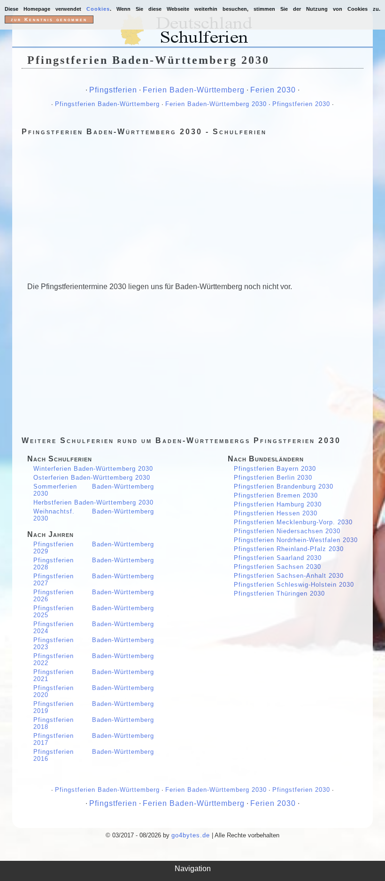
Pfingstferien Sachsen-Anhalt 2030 (289, 575)
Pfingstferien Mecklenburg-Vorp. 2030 (293, 522)
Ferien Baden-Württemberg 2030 (216, 103)
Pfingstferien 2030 (301, 103)
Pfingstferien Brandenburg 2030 (283, 486)
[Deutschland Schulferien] (192, 31)
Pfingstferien (113, 90)
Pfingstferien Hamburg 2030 (278, 504)
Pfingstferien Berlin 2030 (273, 477)
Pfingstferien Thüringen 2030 (279, 593)
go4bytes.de (190, 835)
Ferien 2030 (273, 90)
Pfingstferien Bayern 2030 (275, 468)
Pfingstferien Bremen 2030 (276, 495)
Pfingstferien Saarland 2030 (278, 557)
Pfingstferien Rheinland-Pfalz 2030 (289, 548)
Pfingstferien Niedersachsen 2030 (287, 531)
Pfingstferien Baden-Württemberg (107, 103)
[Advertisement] (192, 205)
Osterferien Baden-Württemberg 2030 (91, 477)
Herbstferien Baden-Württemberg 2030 (93, 502)
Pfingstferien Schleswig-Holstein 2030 (294, 584)
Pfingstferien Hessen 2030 (275, 513)
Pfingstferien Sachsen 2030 (277, 566)
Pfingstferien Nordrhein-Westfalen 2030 (296, 540)
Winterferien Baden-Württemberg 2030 (93, 468)
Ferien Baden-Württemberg (194, 90)
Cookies (98, 9)
